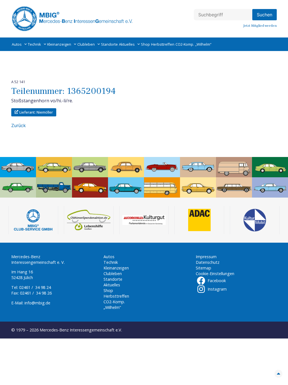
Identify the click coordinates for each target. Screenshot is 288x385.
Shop (145, 44)
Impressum (206, 256)
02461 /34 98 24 (35, 287)
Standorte (109, 44)
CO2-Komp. (185, 44)
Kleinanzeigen (59, 44)
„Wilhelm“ (203, 44)
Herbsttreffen (162, 44)
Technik (34, 44)
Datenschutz (207, 262)
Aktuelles (127, 44)
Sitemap (203, 268)
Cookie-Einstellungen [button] (215, 273)
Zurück (18, 125)
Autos (17, 44)
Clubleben (86, 44)
